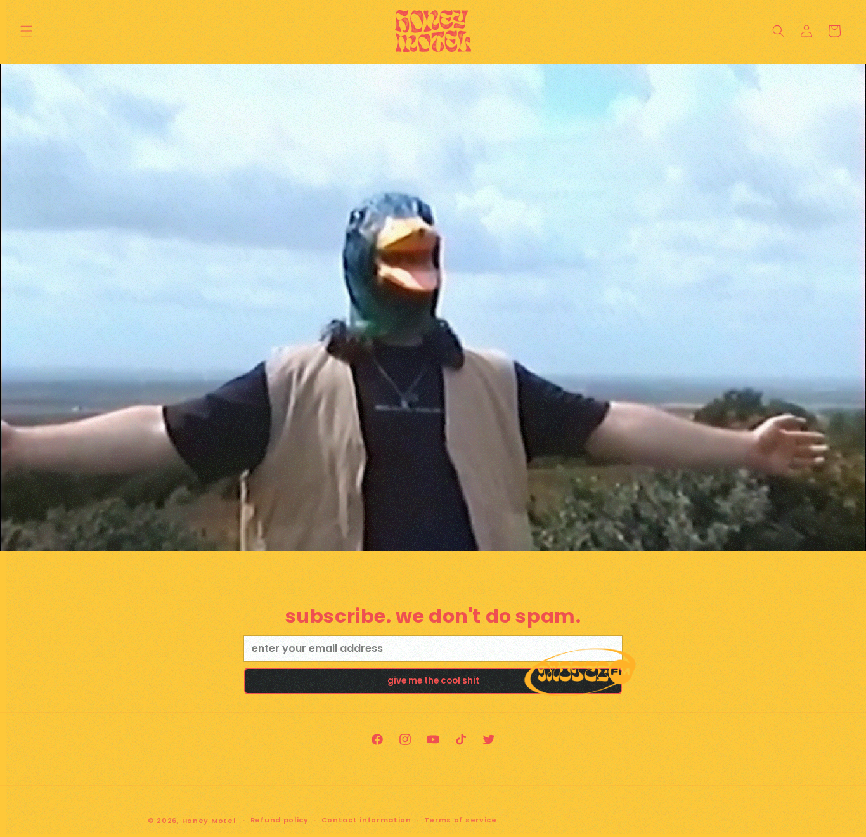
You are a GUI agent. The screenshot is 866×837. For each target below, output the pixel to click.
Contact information (366, 820)
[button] (27, 31)
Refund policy (279, 820)
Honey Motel (209, 820)
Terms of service (460, 820)
